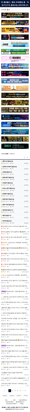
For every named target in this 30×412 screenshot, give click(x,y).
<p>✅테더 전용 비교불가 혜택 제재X (11, 372)
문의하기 (19, 395)
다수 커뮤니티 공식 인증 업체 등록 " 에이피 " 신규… (15, 237)
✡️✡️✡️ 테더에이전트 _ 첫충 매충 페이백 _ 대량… (15, 291)
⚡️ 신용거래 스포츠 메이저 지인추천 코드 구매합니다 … (15, 297)
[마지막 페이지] (25, 390)
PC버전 (26, 395)
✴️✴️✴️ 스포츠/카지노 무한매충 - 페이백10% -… (15, 242)
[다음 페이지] (23, 390)
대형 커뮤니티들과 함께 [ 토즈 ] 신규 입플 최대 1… (15, 351)
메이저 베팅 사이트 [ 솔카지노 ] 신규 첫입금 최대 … (15, 280)
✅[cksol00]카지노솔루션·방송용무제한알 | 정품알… (15, 269)
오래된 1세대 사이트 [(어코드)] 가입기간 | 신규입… (15, 259)
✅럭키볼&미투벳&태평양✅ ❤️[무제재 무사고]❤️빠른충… (15, 248)
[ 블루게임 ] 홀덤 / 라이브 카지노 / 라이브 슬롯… (14, 307)
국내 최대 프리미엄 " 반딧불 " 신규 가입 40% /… (14, 318)
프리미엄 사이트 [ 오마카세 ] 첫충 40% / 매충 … (15, 226)
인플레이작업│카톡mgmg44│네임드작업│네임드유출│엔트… (14, 362)
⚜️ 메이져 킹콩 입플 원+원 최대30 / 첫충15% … (15, 264)
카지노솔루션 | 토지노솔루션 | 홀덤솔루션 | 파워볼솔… (14, 232)
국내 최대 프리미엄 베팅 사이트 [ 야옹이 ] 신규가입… (15, 329)
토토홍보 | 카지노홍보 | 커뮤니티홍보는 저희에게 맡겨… (15, 253)
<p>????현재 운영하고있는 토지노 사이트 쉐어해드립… (15, 302)
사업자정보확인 (9, 401)
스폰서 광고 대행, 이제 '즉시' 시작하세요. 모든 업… (15, 383)
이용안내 (12, 395)
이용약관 (4, 395)
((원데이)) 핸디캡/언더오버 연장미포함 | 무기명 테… (15, 324)
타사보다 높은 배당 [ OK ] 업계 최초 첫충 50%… (14, 286)
